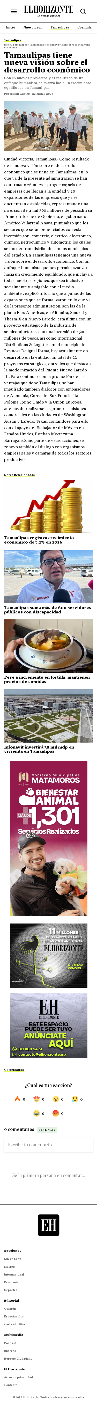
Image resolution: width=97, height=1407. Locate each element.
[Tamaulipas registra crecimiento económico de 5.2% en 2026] (48, 506)
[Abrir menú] (14, 11)
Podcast (10, 1343)
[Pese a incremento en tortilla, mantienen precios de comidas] (48, 646)
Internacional (14, 1274)
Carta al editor (14, 1324)
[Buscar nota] (83, 11)
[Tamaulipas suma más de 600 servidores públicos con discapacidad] (48, 576)
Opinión (10, 1308)
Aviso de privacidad (18, 1377)
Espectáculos (14, 1316)
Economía (11, 1282)
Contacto (10, 1385)
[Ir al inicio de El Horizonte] (48, 11)
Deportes (10, 1290)
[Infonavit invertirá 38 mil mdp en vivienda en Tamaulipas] (48, 716)
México (9, 1267)
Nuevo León (12, 1259)
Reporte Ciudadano (18, 1358)
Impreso (10, 1351)
